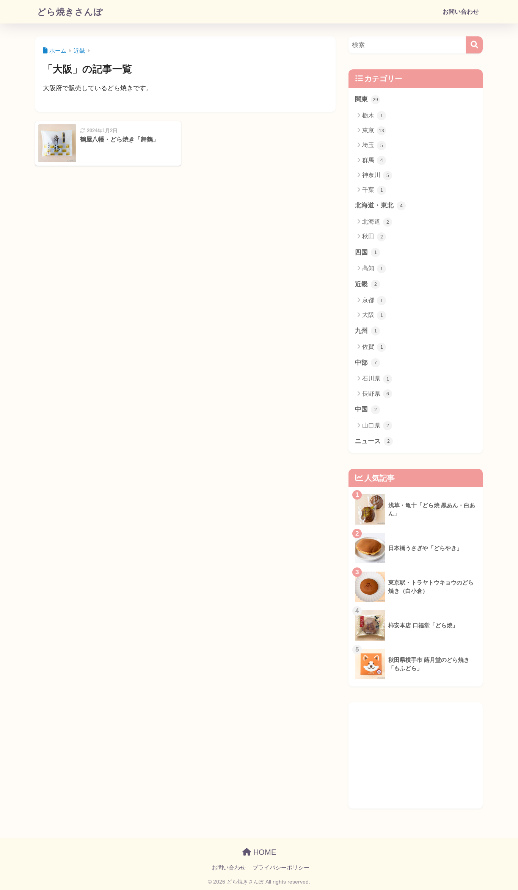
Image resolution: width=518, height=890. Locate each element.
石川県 (375, 378)
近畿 (366, 284)
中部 (366, 362)
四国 (366, 252)
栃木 (372, 115)
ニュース (372, 441)
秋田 (372, 236)
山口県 (375, 425)
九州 (366, 330)
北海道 (375, 221)
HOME (263, 852)
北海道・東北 (379, 205)
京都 (372, 300)
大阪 (372, 315)
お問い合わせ (461, 11)
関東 (366, 99)
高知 (372, 268)
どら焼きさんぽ (70, 12)
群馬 (372, 160)
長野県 (375, 393)
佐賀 (372, 346)
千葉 (372, 189)
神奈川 (375, 175)
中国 (366, 409)
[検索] (474, 44)
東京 (373, 130)
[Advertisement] (415, 755)
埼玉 (372, 145)
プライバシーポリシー (281, 868)
